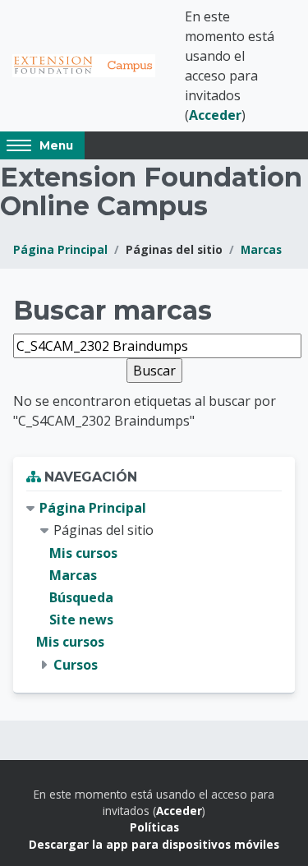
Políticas (154, 827)
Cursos (75, 665)
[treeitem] (154, 586)
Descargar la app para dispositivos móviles (154, 844)
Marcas (261, 249)
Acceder (215, 115)
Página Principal (60, 249)
